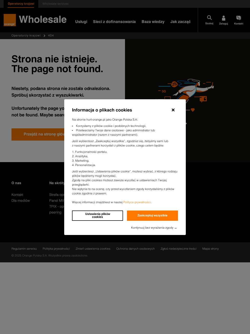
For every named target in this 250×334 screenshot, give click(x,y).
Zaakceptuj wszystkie (152, 215)
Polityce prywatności (137, 202)
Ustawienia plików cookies (97, 216)
